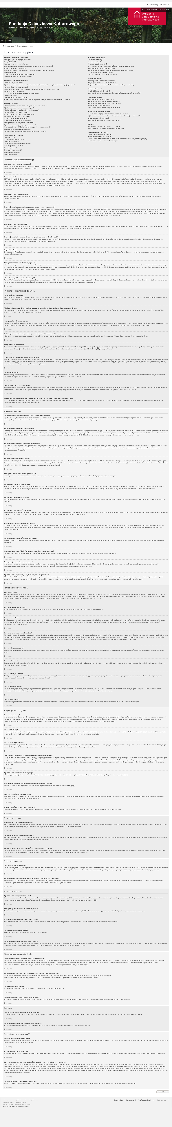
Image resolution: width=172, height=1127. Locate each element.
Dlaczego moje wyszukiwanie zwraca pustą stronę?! (104, 103)
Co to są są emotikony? (11, 141)
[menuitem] (12, 1106)
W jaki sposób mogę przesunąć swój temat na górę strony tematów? (25, 131)
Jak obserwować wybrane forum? (98, 118)
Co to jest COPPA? (10, 62)
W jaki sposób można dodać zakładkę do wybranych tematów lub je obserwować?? (114, 116)
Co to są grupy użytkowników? (97, 64)
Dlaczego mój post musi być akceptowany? (17, 129)
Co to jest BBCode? (10, 137)
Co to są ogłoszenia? (10, 148)
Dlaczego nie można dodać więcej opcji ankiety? (19, 114)
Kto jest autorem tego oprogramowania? (100, 134)
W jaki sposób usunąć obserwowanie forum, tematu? (104, 120)
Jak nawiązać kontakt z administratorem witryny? (103, 141)
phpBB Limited (59, 1040)
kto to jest (7, 1066)
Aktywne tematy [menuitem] (164, 9)
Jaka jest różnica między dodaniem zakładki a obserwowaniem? (108, 114)
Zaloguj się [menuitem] (165, 5)
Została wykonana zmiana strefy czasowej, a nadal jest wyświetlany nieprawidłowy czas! (32, 89)
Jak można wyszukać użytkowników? (99, 105)
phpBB (17, 1100)
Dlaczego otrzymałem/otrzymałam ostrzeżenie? (19, 123)
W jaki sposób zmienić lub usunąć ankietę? (17, 116)
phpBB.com (108, 349)
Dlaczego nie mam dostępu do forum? (16, 118)
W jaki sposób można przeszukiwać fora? (101, 99)
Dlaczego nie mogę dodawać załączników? (17, 121)
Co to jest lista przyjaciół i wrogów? (99, 91)
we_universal (9, 1104)
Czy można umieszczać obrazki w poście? (17, 144)
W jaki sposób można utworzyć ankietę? (16, 112)
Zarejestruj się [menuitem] (153, 5)
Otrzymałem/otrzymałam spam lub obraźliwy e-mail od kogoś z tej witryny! (111, 85)
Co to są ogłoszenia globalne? (13, 146)
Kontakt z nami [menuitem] (131, 1100)
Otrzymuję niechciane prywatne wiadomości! (102, 83)
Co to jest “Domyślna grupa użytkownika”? (101, 72)
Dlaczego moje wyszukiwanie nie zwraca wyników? (104, 101)
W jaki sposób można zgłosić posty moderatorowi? (20, 125)
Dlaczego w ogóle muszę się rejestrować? (17, 60)
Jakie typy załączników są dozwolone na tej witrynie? (104, 126)
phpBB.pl (98, 349)
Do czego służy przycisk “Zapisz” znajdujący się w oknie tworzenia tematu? (27, 127)
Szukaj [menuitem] (9, 41)
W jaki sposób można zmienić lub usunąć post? (19, 108)
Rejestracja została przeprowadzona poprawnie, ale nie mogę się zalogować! (28, 66)
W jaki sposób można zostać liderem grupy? (102, 68)
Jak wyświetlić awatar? (11, 95)
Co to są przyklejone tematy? (13, 150)
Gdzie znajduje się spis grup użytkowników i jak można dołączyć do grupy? (111, 66)
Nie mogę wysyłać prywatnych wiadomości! (101, 81)
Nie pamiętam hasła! (10, 72)
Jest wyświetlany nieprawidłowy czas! (16, 87)
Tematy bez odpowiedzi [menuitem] (149, 9)
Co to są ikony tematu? (11, 154)
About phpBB (28, 1042)
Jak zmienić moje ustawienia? (13, 83)
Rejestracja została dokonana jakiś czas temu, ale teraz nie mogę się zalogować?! (30, 70)
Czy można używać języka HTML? (15, 139)
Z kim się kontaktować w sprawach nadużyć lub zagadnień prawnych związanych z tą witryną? (117, 139)
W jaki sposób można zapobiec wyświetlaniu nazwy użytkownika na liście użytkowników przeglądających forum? (39, 85)
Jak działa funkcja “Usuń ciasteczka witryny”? (18, 77)
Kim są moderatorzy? (94, 62)
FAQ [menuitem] (2, 41)
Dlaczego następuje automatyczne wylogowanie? (19, 74)
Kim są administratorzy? (95, 60)
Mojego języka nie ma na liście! (14, 91)
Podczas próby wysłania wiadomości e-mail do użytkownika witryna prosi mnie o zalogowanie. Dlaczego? (37, 100)
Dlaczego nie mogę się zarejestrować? (16, 64)
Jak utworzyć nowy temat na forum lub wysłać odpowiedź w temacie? (26, 106)
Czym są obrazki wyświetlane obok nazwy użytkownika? (21, 93)
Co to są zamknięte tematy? (12, 152)
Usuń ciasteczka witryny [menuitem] (146, 1100)
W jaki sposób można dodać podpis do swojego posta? (21, 110)
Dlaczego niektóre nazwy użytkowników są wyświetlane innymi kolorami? (111, 70)
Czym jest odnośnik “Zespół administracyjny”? (102, 74)
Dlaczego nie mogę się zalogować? (15, 68)
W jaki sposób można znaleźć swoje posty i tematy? (104, 108)
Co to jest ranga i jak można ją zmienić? (16, 97)
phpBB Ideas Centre (104, 1053)
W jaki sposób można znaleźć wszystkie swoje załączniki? (106, 128)
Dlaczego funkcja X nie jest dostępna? (100, 136)
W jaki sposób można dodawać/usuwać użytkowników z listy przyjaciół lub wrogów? (114, 93)
